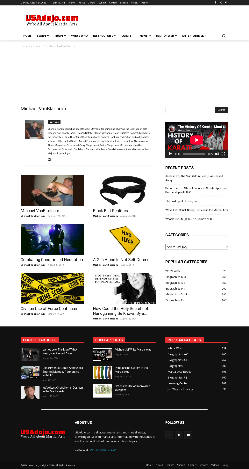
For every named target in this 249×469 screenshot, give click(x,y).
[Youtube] (226, 3)
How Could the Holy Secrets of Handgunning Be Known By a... (120, 311)
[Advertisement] (153, 19)
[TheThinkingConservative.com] (52, 20)
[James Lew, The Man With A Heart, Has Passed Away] (30, 354)
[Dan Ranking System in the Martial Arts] (102, 372)
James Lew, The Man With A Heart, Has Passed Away (194, 178)
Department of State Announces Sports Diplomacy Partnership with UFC (196, 190)
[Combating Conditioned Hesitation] (52, 239)
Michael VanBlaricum (40, 210)
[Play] (170, 154)
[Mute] (217, 154)
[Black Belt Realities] (124, 190)
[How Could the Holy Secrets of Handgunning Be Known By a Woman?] (124, 288)
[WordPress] (51, 159)
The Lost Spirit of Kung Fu (181, 201)
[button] (223, 35)
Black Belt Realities (110, 210)
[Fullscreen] (223, 154)
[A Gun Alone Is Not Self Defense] (124, 239)
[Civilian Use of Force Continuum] (52, 288)
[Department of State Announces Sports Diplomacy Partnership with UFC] (30, 372)
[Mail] (178, 435)
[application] (196, 140)
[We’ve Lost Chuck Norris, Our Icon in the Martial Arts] (30, 392)
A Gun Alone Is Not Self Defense (122, 259)
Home (24, 46)
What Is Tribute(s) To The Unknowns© (188, 219)
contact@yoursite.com (104, 449)
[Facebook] (215, 3)
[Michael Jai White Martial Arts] (102, 354)
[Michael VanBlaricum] (52, 190)
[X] (220, 3)
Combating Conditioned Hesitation (52, 259)
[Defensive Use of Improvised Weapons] (102, 391)
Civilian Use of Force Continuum (49, 308)
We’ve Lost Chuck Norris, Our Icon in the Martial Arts (196, 210)
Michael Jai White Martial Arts (133, 349)
